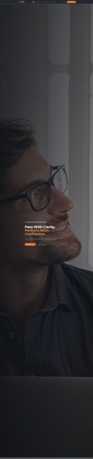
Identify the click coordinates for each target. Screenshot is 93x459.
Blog (47, 1)
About (43, 1)
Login (65, 1)
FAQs (50, 1)
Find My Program (71, 1)
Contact (54, 1)
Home (33, 1)
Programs (38, 1)
